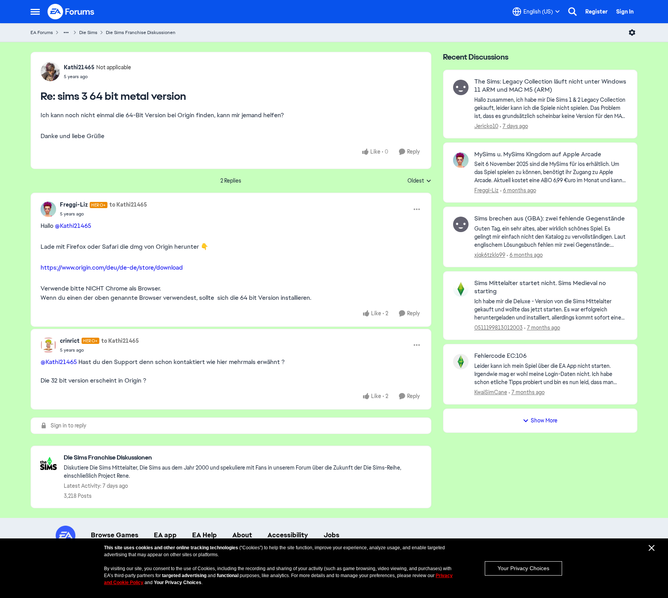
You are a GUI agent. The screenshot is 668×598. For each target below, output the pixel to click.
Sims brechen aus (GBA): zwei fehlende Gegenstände (549, 218)
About (242, 535)
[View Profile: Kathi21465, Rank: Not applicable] (50, 71)
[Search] (572, 11)
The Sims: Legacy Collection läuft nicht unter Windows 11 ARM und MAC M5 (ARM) (550, 86)
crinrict (70, 340)
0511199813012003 (498, 327)
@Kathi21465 (73, 226)
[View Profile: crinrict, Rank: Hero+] (48, 345)
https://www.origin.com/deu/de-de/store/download (112, 267)
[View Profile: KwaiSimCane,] (461, 361)
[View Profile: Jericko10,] (461, 87)
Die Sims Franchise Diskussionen (141, 32)
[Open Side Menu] (35, 11)
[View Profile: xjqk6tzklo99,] (461, 224)
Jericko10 (486, 126)
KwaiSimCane (490, 392)
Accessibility (288, 535)
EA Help (204, 535)
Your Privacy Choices (523, 568)
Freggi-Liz (74, 204)
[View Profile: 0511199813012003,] (461, 289)
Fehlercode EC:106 (500, 356)
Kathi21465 (79, 67)
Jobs (331, 535)
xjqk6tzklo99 (489, 254)
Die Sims (88, 32)
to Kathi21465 (128, 204)
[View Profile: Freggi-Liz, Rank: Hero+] (48, 209)
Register (596, 11)
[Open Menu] (632, 32)
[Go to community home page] (71, 11)
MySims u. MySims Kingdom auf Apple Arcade (537, 154)
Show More (544, 420)
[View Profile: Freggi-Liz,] (461, 160)
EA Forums (42, 32)
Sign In (625, 11)
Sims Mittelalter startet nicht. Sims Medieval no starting (540, 287)
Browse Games (114, 535)
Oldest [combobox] (419, 181)
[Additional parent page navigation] (66, 32)
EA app (165, 535)
